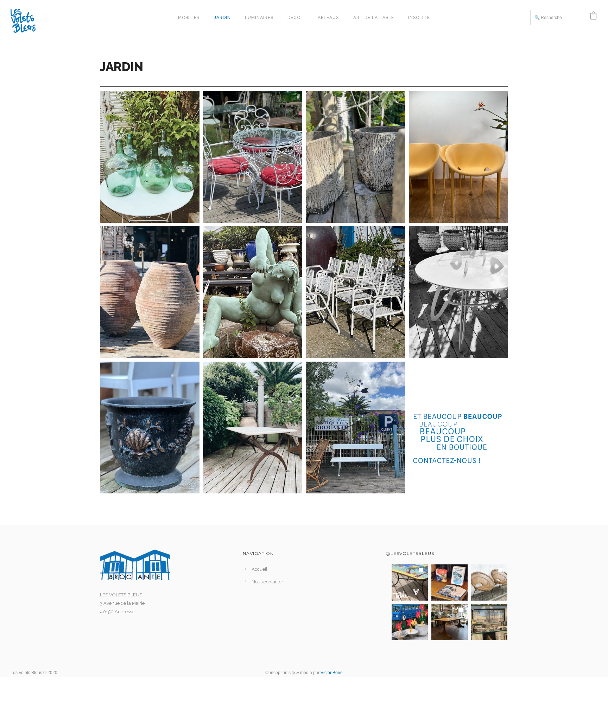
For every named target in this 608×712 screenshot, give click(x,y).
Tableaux (327, 17)
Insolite (419, 17)
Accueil (259, 569)
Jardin (222, 17)
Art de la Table (373, 17)
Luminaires (259, 17)
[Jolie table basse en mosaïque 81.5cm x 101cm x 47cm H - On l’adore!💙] (410, 582)
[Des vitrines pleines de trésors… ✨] (489, 622)
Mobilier (189, 17)
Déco (293, 17)
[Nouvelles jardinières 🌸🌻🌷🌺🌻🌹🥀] (410, 622)
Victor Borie (332, 672)
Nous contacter (267, 581)
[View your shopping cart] (593, 17)
